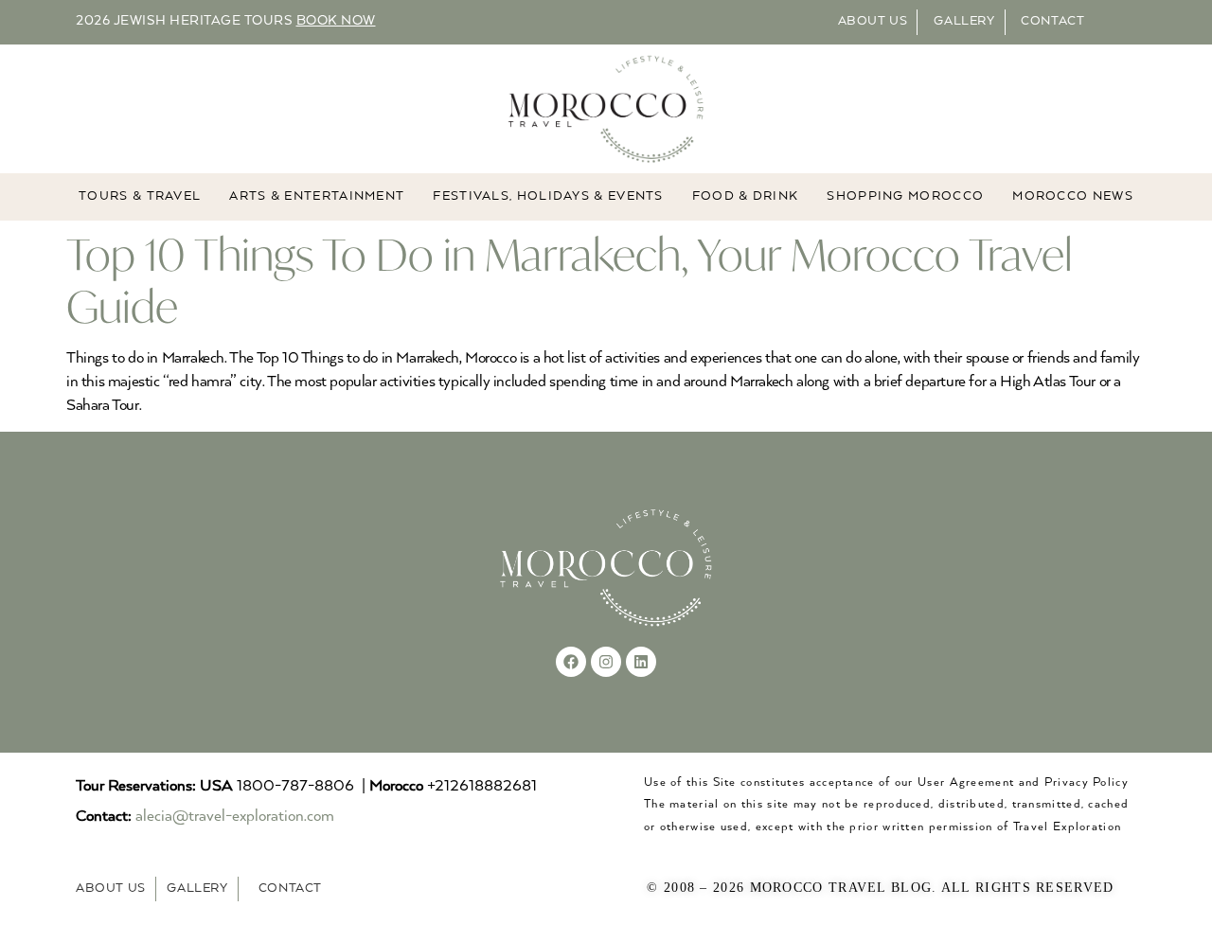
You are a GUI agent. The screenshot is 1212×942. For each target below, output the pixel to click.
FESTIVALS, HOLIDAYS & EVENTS (548, 196)
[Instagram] (606, 662)
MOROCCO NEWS (1072, 196)
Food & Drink (745, 196)
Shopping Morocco (905, 196)
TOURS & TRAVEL (140, 196)
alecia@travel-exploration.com (234, 817)
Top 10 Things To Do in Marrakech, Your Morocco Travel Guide (569, 280)
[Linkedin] (641, 662)
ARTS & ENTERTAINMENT (316, 196)
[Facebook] (571, 662)
